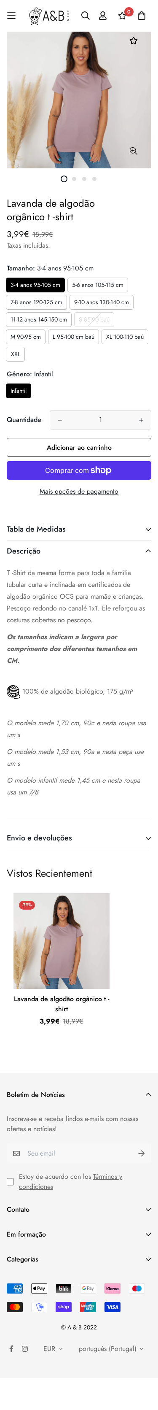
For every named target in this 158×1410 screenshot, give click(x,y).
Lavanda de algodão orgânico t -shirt (61, 1004)
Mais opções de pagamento (79, 491)
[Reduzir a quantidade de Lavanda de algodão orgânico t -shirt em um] (60, 420)
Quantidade (24, 419)
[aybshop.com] (49, 16)
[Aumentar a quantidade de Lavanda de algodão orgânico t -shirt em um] (141, 420)
